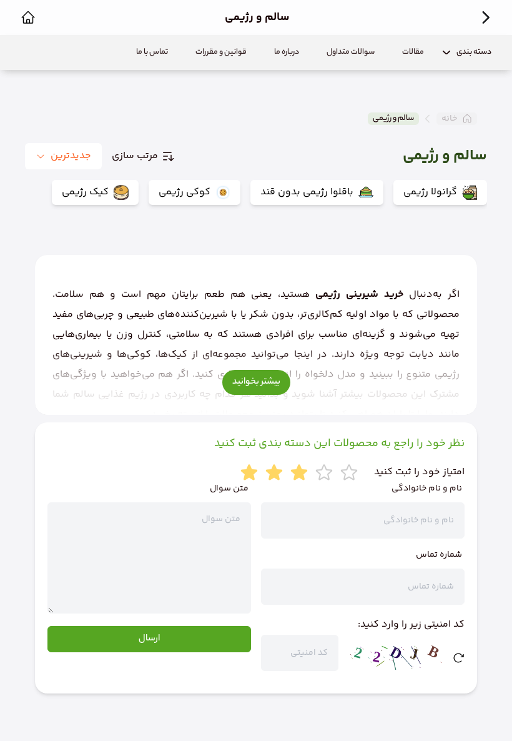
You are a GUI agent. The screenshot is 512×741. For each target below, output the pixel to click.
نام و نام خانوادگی (426, 488)
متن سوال (229, 488)
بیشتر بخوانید (256, 382)
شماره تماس (439, 555)
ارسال (149, 639)
